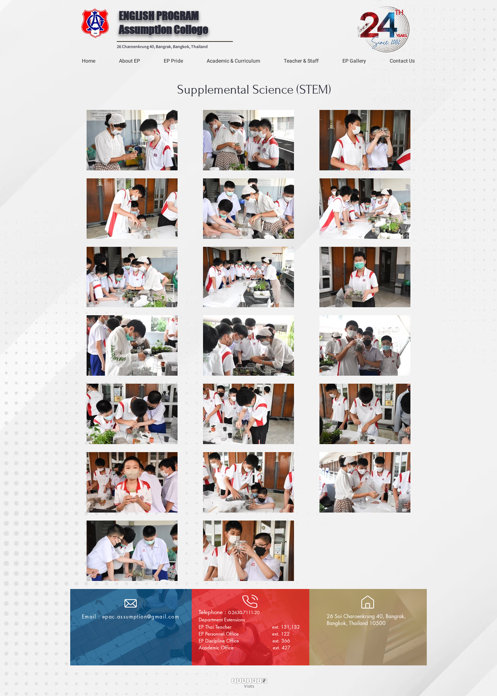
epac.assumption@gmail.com (140, 616)
